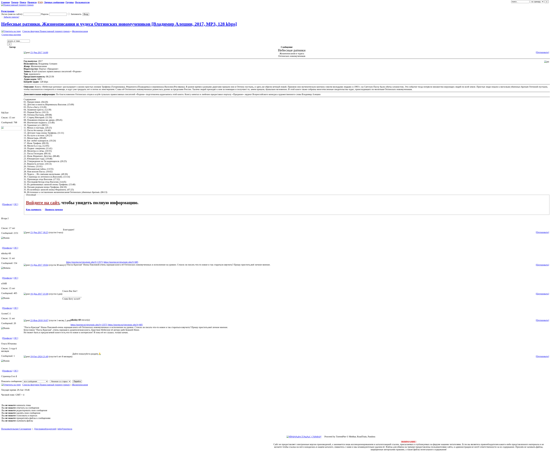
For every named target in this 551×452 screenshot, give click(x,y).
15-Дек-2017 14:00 (39, 52)
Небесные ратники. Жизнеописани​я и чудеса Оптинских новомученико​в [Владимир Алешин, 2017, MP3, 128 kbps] (119, 24)
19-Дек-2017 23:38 (39, 294)
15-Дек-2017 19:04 (39, 265)
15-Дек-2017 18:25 (39, 232)
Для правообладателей (45, 429)
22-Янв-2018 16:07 (39, 320)
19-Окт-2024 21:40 (39, 356)
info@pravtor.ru (65, 429)
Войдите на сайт (42, 202)
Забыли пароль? (11, 17)
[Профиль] (7, 204)
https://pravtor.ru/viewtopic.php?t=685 (121, 262)
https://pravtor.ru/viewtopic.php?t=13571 (84, 262)
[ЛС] (15, 204)
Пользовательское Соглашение (16, 429)
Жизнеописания (80, 31)
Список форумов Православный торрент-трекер (46, 31)
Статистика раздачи (11, 34)
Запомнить (75, 14)
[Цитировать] (542, 52)
